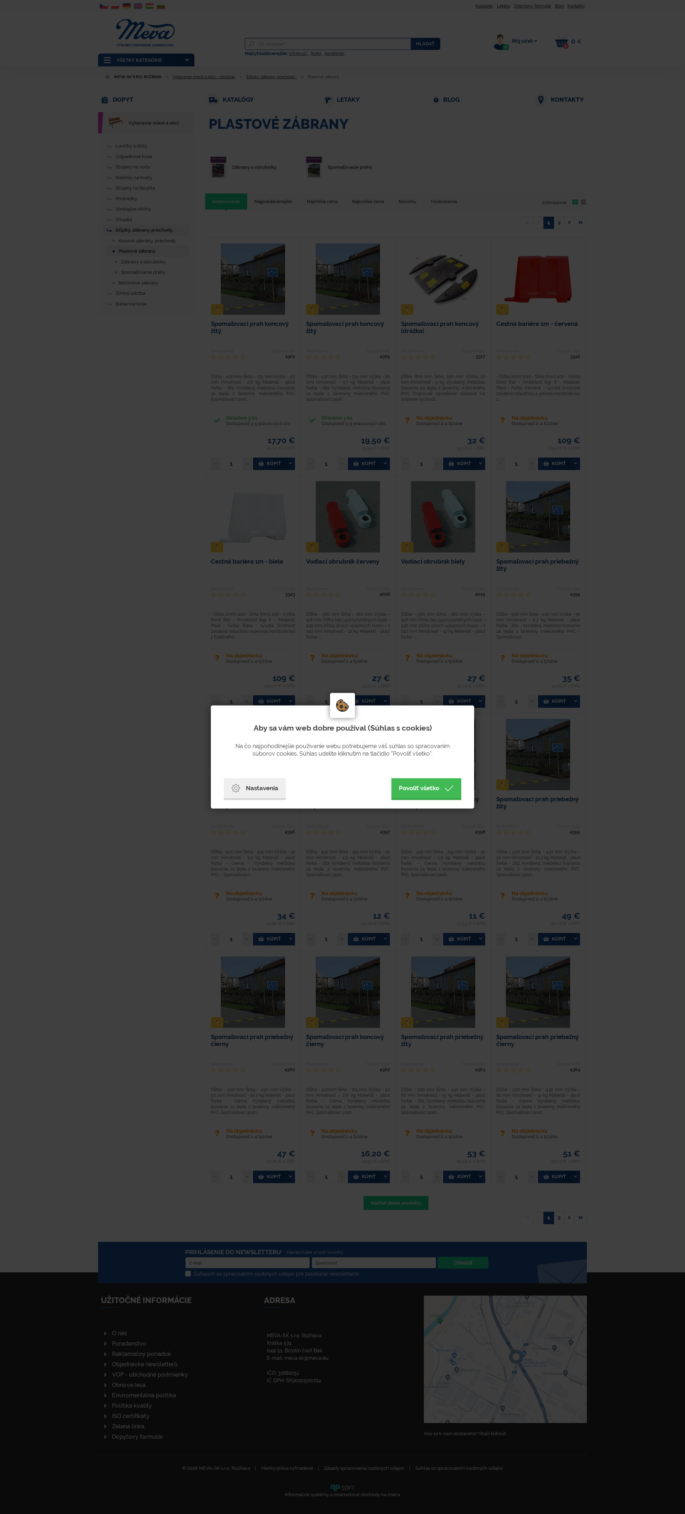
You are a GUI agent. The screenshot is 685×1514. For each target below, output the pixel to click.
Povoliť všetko (419, 788)
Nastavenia (262, 788)
